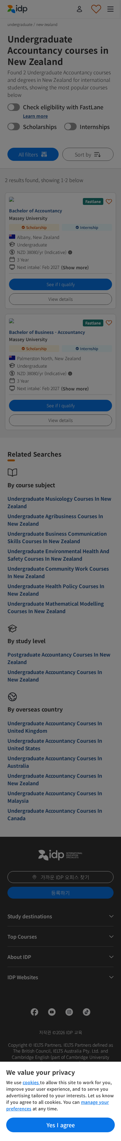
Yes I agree (61, 1125)
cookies (31, 1082)
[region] (60, 1101)
